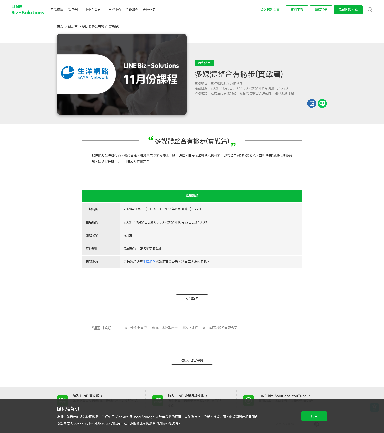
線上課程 (191, 327)
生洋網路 (149, 261)
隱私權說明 (170, 423)
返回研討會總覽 (192, 360)
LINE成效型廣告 (166, 327)
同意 (314, 416)
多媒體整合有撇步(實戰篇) (100, 26)
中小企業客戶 (137, 327)
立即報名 (192, 298)
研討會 (73, 26)
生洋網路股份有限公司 (221, 327)
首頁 (60, 26)
